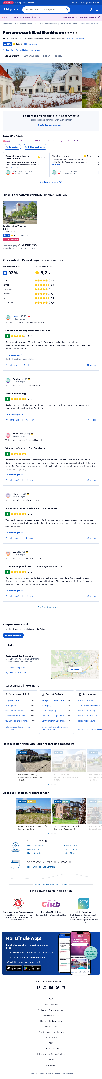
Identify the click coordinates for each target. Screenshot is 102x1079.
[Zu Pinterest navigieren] (57, 987)
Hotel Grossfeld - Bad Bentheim (41, 867)
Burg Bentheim (12, 700)
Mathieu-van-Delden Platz (16, 721)
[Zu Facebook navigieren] (38, 987)
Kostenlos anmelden (88, 17)
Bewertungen (31, 56)
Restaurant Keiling (86, 710)
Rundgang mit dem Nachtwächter (54, 705)
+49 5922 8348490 (18, 672)
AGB (51, 1043)
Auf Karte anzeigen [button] (75, 39)
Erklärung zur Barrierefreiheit (51, 1054)
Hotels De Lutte (34, 853)
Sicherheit (51, 1059)
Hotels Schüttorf (71, 845)
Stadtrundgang (49, 710)
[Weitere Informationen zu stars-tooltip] (76, 33)
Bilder (46, 56)
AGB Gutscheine (51, 1048)
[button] (41, 85)
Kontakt (74, 3)
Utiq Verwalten (51, 1037)
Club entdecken (68, 17)
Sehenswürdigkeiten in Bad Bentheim (17, 728)
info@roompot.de (17, 667)
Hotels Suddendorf (35, 845)
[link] (91, 9)
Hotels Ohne (69, 853)
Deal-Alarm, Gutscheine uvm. (51, 1010)
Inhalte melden (51, 1004)
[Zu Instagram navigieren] (44, 987)
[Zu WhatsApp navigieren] (64, 987)
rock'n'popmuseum (14, 710)
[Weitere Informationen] (19, 245)
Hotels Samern (70, 849)
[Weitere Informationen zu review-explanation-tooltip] (38, 44)
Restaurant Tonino (86, 700)
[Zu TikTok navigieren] (51, 987)
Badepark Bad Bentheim (53, 700)
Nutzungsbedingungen (51, 1021)
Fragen (58, 56)
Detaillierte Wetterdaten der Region (51, 884)
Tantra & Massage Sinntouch (54, 716)
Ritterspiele (10, 705)
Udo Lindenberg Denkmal (16, 716)
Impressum (51, 1065)
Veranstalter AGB (51, 1015)
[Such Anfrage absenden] (67, 9)
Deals (7, 3)
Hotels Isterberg (34, 849)
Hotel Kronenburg (86, 721)
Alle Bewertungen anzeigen (50, 607)
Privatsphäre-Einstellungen (51, 1032)
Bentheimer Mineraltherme (54, 721)
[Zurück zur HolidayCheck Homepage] (10, 9)
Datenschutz (51, 1026)
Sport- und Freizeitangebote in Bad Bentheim (56, 728)
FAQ (51, 999)
